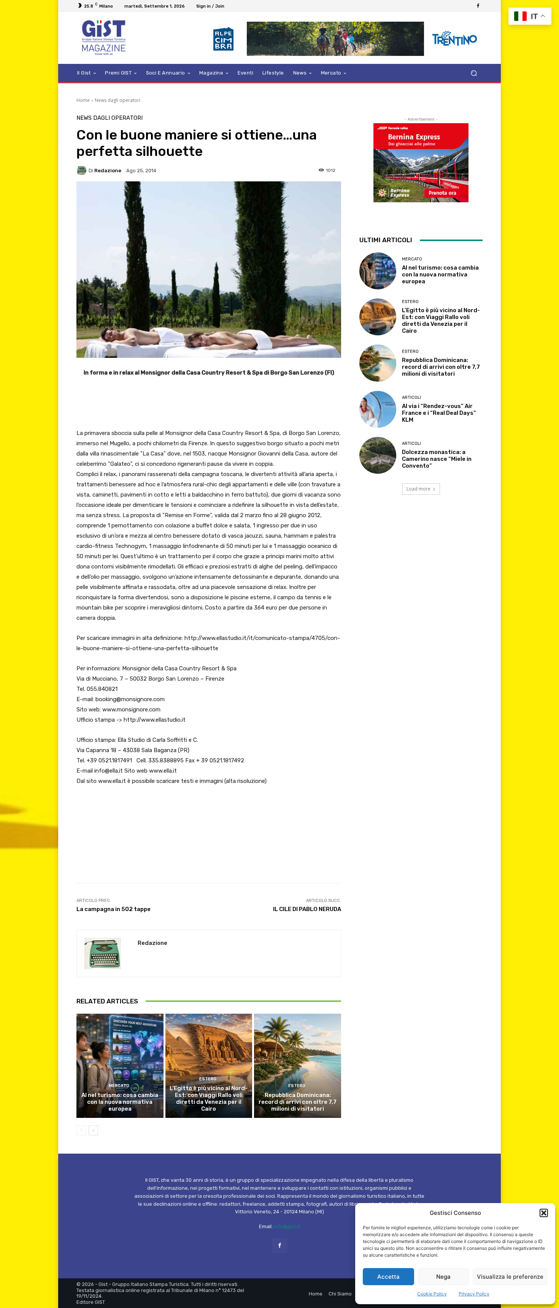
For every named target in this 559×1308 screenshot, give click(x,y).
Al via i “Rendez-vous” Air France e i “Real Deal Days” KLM (439, 413)
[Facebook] (478, 6)
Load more (418, 489)
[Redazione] (82, 170)
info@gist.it (287, 1226)
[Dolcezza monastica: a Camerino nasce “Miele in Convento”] (377, 455)
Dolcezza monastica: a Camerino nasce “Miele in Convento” (437, 459)
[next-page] (93, 1130)
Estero (207, 1079)
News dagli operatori (117, 100)
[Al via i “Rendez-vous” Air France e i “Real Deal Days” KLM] (377, 409)
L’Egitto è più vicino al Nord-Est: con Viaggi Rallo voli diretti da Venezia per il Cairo (209, 1098)
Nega (443, 1276)
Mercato (119, 1086)
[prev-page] (81, 1130)
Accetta (388, 1276)
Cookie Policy (432, 1294)
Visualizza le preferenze (510, 1276)
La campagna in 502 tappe (113, 909)
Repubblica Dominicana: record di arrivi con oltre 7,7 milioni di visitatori (298, 1102)
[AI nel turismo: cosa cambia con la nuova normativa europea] (120, 1066)
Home (83, 100)
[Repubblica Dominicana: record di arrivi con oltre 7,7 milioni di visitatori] (297, 1066)
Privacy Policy (474, 1294)
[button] (544, 1213)
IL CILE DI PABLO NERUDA (307, 909)
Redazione (107, 170)
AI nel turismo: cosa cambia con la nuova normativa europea (119, 1102)
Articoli (411, 397)
